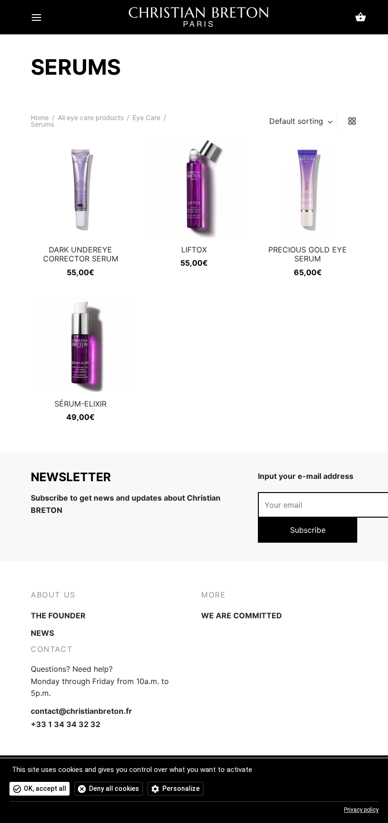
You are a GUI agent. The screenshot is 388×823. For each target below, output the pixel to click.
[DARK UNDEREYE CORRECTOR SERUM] (80, 188)
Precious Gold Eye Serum (307, 254)
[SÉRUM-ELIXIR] (80, 342)
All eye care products (90, 117)
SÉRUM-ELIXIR (80, 403)
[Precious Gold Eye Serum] (307, 188)
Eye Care (146, 117)
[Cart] (360, 17)
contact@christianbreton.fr (81, 711)
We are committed (241, 615)
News (42, 633)
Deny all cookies (114, 788)
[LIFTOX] (194, 188)
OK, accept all (45, 788)
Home (40, 117)
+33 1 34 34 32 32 (65, 724)
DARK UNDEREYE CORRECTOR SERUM (80, 254)
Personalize (181, 788)
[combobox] (302, 121)
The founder (58, 615)
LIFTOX (194, 249)
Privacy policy (361, 809)
